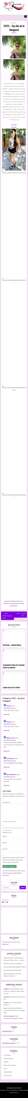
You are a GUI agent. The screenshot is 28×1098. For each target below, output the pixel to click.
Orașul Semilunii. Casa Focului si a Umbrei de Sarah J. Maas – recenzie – (14, 991)
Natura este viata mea (10, 1065)
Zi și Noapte (7, 1055)
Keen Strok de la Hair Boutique (12, 970)
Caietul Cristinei (8, 1058)
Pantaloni (14, 127)
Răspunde (6, 714)
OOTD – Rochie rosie (21, 614)
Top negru (14, 124)
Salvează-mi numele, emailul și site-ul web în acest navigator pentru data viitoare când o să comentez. (14, 860)
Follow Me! (5, 944)
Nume (5, 836)
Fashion (14, 32)
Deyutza (8, 706)
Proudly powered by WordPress (9, 1090)
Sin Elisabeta (10, 758)
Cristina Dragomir (9, 1016)
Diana (5, 1068)
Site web (5, 849)
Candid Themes (13, 1092)
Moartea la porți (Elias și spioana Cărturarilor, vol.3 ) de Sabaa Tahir (14, 1010)
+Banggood (8, 94)
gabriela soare (10, 738)
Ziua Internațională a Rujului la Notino (15, 967)
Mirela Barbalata (11, 774)
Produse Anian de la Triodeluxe (13, 963)
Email (5, 842)
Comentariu (6, 802)
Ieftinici (6, 1062)
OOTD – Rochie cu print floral (7, 616)
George (6, 1002)
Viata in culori (8, 1075)
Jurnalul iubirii (8, 1072)
